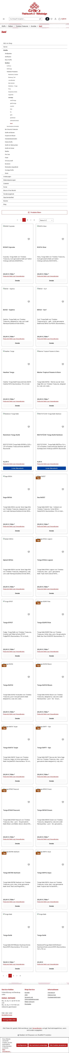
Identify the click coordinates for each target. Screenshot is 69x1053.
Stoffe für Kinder (9, 148)
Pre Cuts (7, 154)
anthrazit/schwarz (14, 120)
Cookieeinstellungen (54, 997)
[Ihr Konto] (55, 19)
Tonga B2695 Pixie (44, 622)
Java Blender (11, 80)
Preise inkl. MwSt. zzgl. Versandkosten (13, 276)
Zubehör (6, 183)
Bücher (5, 201)
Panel (6, 157)
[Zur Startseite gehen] (34, 8)
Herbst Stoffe (8, 142)
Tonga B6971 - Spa (44, 748)
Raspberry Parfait (12, 91)
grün (11, 114)
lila (10, 112)
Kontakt (27, 992)
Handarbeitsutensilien (11, 138)
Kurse (5, 187)
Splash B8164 (8, 560)
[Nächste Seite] (30, 220)
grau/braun (12, 117)
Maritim (7, 151)
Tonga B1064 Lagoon (45, 560)
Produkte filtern (35, 212)
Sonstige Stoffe (9, 170)
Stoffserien (8, 56)
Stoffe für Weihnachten (11, 145)
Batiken (7, 63)
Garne (5, 47)
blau (11, 109)
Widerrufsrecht (29, 1002)
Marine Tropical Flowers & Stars (49, 372)
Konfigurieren (22, 1045)
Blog (4, 204)
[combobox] (23, 19)
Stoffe (5, 50)
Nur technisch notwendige (38, 1045)
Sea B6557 (41, 497)
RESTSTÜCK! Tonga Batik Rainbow (50, 435)
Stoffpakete (8, 53)
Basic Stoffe (8, 60)
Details (17, 280)
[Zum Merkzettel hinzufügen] (28, 239)
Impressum (51, 992)
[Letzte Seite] (34, 220)
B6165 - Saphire (9, 310)
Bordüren (7, 164)
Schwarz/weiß (9, 160)
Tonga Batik (7, 935)
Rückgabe (28, 1004)
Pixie (9, 89)
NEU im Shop (7, 43)
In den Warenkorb (17, 468)
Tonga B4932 (8, 685)
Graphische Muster (10, 135)
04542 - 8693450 (8, 998)
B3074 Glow (41, 247)
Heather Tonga (8, 372)
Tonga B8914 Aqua (44, 873)
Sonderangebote (8, 194)
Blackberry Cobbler (13, 74)
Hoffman (9, 66)
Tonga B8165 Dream (44, 810)
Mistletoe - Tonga (12, 86)
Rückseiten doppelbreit (11, 167)
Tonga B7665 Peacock (11, 810)
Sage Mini (10, 94)
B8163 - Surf (41, 310)
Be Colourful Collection (11, 129)
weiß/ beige (13, 100)
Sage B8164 (7, 497)
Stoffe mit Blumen (10, 132)
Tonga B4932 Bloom (44, 685)
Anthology (9, 68)
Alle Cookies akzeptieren (58, 1045)
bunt (11, 123)
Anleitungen (7, 176)
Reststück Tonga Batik (11, 435)
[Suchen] (40, 19)
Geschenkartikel (8, 197)
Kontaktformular (7, 1015)
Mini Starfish (11, 83)
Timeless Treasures (12, 71)
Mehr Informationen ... (6, 1050)
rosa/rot (12, 106)
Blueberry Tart (11, 77)
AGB (26, 995)
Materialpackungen (9, 180)
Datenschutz (52, 995)
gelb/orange (13, 103)
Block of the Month (9, 190)
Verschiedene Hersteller (13, 126)
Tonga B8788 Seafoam (11, 873)
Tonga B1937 (8, 622)
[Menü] (4, 19)
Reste (6, 173)
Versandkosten (37, 1028)
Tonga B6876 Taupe (10, 748)
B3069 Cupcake (9, 247)
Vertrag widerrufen (9, 1020)
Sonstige (10, 97)
